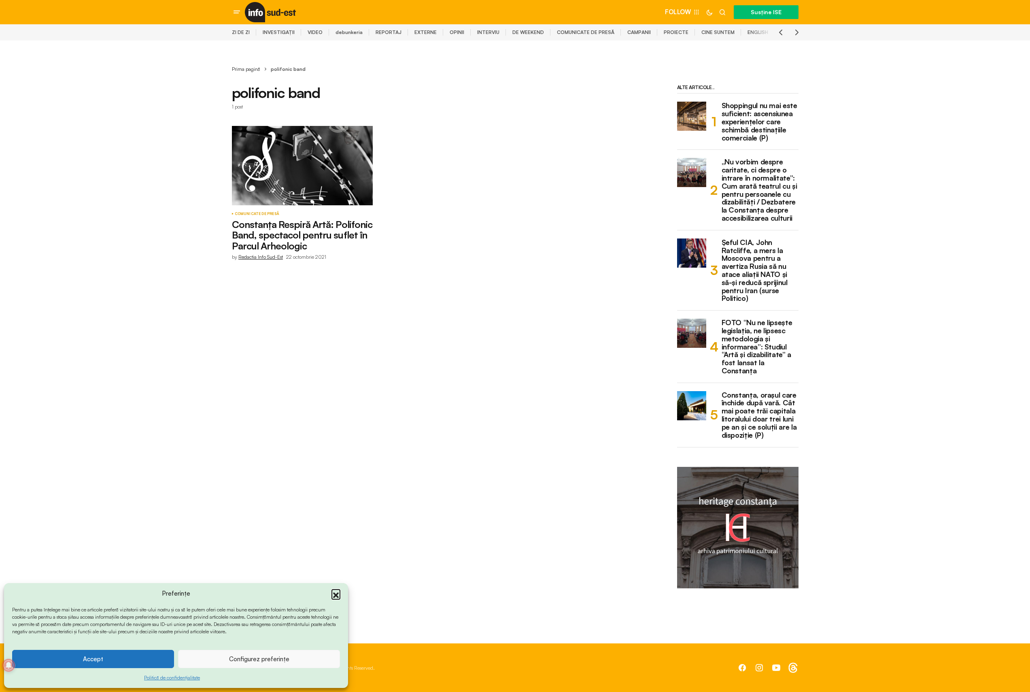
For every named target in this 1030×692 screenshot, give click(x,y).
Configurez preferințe (259, 659)
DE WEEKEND (528, 32)
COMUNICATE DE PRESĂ (585, 32)
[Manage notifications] (8, 665)
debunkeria (349, 32)
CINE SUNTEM (718, 32)
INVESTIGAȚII (279, 32)
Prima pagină (246, 69)
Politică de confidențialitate (172, 678)
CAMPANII (639, 32)
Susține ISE (766, 12)
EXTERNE (425, 32)
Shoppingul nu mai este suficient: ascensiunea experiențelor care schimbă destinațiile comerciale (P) (759, 122)
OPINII (457, 32)
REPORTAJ (388, 32)
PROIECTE (676, 32)
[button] (336, 594)
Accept (93, 659)
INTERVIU (488, 32)
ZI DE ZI (241, 32)
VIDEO (315, 32)
